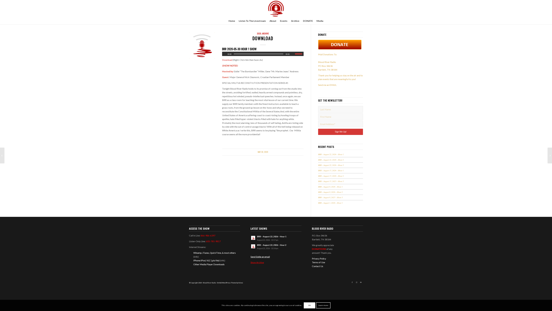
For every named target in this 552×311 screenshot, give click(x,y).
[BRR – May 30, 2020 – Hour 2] (2, 155)
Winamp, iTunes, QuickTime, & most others (214, 252)
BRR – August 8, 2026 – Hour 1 (330, 186)
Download (262, 38)
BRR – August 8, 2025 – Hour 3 (330, 197)
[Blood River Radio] (276, 8)
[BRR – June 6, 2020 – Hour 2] (550, 155)
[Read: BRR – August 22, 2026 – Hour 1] (253, 237)
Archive (265, 33)
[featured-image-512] (202, 45)
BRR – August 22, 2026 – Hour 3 (331, 165)
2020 (259, 33)
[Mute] (292, 54)
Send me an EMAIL (327, 85)
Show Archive (257, 262)
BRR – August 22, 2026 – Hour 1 (331, 154)
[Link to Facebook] (352, 282)
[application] (263, 54)
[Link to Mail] (361, 282)
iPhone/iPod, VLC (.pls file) (206, 260)
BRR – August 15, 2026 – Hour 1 (331, 170)
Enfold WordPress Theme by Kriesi (230, 283)
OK (309, 305)
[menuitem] (232, 20)
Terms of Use (318, 262)
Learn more (323, 305)
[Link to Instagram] (356, 282)
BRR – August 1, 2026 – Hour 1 (330, 202)
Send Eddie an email (260, 256)
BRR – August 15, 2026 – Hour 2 (331, 176)
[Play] (224, 54)
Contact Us (317, 266)
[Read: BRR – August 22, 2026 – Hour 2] (253, 246)
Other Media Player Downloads (209, 264)
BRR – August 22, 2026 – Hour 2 (331, 159)
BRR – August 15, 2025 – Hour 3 (331, 181)
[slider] (299, 54)
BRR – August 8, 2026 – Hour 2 (330, 192)
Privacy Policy (319, 258)
